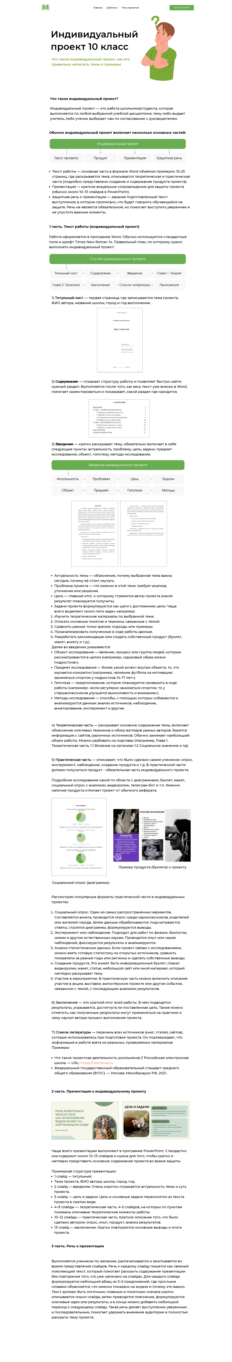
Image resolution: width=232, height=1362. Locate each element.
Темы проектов (130, 7)
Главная (97, 7)
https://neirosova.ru (97, 1063)
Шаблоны (112, 7)
